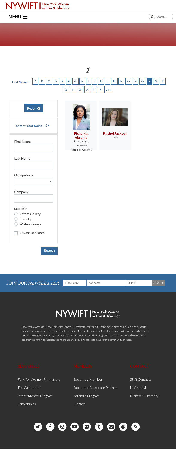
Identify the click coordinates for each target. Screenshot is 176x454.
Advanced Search (32, 233)
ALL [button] (108, 89)
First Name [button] (19, 82)
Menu (15, 16)
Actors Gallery (30, 214)
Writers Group (30, 224)
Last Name (22, 158)
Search (49, 250)
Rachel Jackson (115, 133)
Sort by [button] (29, 126)
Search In (20, 208)
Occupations (23, 175)
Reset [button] (32, 108)
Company (21, 192)
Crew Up (25, 219)
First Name (22, 141)
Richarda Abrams (81, 135)
